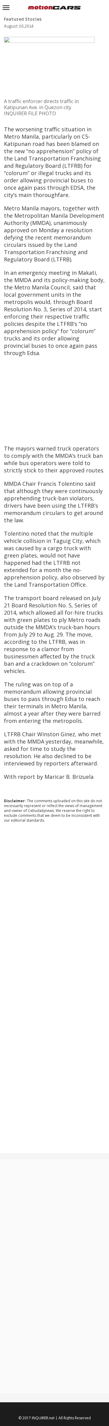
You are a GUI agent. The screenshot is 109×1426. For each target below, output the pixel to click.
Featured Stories (22, 19)
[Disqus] (54, 910)
